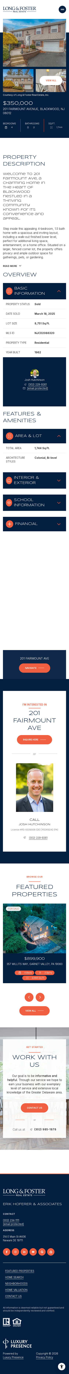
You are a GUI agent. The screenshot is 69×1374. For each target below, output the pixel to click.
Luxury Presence (13, 1357)
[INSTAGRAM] (15, 1252)
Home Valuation (16, 1289)
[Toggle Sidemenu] (62, 9)
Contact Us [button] (13, 1296)
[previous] (29, 997)
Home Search (14, 1277)
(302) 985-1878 (45, 1129)
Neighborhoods (16, 1283)
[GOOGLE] (42, 1252)
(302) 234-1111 (11, 1220)
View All (51, 80)
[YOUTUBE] (33, 1252)
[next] (40, 997)
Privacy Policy (44, 1357)
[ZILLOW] (50, 1252)
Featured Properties (19, 1270)
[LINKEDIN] (24, 1252)
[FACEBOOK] (6, 1252)
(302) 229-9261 (37, 384)
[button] (34, 1108)
